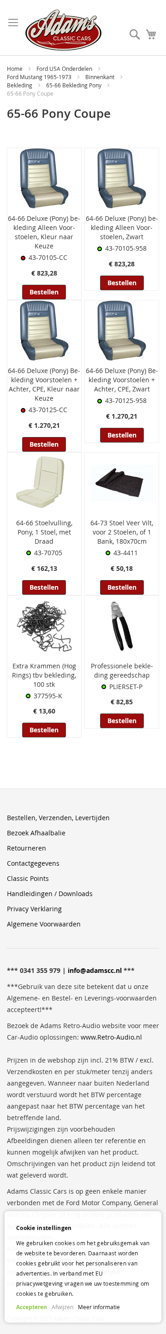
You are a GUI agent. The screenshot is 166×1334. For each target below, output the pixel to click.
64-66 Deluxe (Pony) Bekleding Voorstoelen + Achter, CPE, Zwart (122, 379)
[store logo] (63, 30)
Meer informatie (99, 1307)
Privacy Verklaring (34, 908)
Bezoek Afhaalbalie (36, 832)
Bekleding (20, 85)
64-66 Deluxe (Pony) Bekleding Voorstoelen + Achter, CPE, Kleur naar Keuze (44, 384)
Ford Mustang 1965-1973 (40, 76)
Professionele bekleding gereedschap (122, 670)
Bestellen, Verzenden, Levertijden (58, 817)
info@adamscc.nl (95, 970)
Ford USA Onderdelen (65, 68)
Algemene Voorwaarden (44, 924)
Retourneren (26, 848)
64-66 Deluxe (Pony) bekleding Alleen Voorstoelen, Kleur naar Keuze (44, 232)
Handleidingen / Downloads (50, 893)
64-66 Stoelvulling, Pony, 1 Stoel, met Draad (44, 532)
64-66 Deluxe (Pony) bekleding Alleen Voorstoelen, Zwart (122, 227)
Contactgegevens (33, 863)
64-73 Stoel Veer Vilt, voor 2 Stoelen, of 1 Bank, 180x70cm (121, 532)
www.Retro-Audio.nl (111, 1037)
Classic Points (28, 878)
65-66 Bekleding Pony (74, 85)
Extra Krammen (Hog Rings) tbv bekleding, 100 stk (44, 675)
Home (15, 68)
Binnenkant (100, 76)
